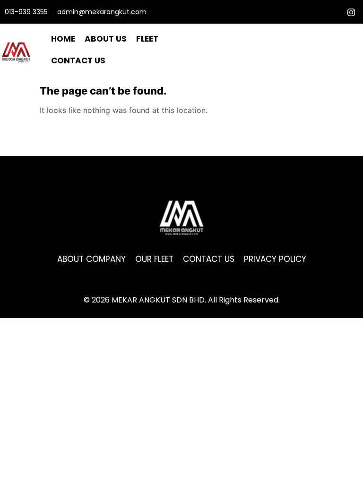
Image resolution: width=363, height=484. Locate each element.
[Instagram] (351, 12)
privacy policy (275, 259)
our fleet (154, 259)
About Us (106, 38)
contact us (208, 259)
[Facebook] (335, 12)
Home (63, 38)
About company (91, 259)
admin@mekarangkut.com (102, 12)
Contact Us (78, 60)
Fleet (147, 38)
